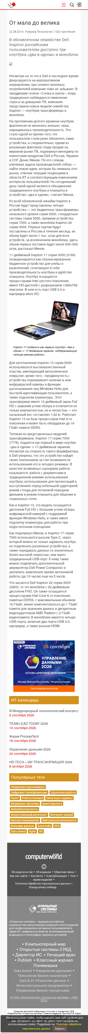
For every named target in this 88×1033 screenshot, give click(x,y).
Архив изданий (42, 879)
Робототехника (32, 798)
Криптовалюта (52, 803)
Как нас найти (19, 875)
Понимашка (45, 965)
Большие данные (22, 825)
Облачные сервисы (59, 798)
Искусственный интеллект (29, 814)
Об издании (43, 872)
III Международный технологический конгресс (44, 710)
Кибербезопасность (24, 809)
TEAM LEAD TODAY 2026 (28, 723)
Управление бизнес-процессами (42, 990)
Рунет (15, 798)
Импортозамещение (25, 820)
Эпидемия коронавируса (28, 787)
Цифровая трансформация (29, 792)
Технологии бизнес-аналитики (43, 976)
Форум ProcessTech (24, 736)
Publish (25, 960)
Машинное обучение (25, 803)
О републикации (56, 875)
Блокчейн (44, 825)
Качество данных (51, 980)
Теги (73, 875)
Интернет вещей (61, 814)
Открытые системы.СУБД (45, 949)
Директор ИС (28, 954)
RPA (57, 825)
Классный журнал (55, 960)
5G (41, 831)
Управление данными (54, 971)
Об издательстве (22, 872)
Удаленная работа (63, 792)
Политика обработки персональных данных (42, 883)
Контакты (37, 875)
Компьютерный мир (45, 944)
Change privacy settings (42, 887)
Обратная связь (64, 872)
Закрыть (60, 1028)
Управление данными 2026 (30, 749)
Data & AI (26, 980)
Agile (32, 831)
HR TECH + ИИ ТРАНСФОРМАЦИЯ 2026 (40, 762)
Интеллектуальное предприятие (42, 985)
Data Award (18, 831)
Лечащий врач (61, 954)
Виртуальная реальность (59, 820)
